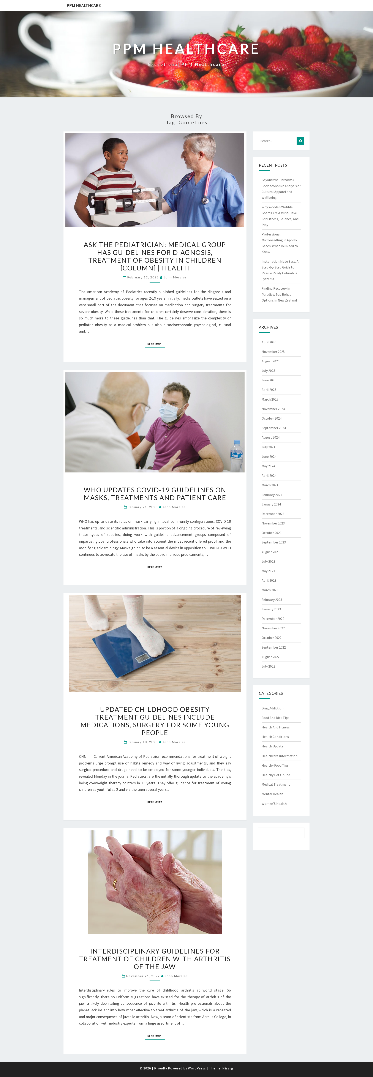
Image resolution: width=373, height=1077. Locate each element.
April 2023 (269, 580)
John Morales (175, 277)
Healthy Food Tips (275, 765)
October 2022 (271, 637)
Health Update (272, 746)
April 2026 (269, 342)
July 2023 (268, 561)
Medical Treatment (276, 784)
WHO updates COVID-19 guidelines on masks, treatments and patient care (155, 493)
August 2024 (271, 437)
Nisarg (227, 1068)
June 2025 (269, 380)
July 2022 (268, 666)
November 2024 (273, 409)
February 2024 (272, 495)
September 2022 (274, 647)
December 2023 (273, 514)
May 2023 (268, 571)
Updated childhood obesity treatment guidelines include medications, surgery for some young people (154, 720)
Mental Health (272, 794)
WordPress (197, 1068)
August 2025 (271, 361)
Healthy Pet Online (276, 775)
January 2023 (271, 609)
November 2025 (273, 351)
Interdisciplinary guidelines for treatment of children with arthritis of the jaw (155, 958)
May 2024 (268, 466)
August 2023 (271, 552)
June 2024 (269, 456)
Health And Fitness (276, 727)
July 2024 (268, 447)
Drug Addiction (272, 708)
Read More (156, 344)
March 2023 (270, 590)
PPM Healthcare (84, 5)
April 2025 (269, 389)
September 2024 (274, 428)
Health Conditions (275, 736)
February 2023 (272, 599)
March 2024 (270, 485)
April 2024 (269, 475)
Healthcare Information (279, 756)
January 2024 (271, 504)
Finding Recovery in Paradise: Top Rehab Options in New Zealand (279, 294)
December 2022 (273, 618)
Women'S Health (274, 803)
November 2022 (273, 628)
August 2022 (271, 657)
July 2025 (268, 370)
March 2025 (270, 399)
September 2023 (274, 542)
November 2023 (273, 523)
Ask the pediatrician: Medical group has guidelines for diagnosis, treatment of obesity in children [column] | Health (155, 256)
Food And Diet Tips (275, 717)
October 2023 (271, 533)
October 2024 (271, 418)
